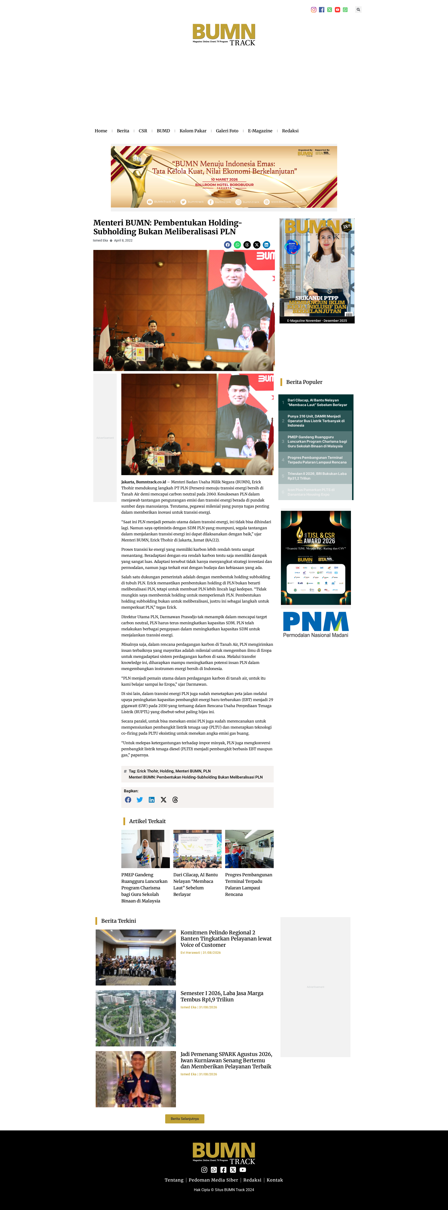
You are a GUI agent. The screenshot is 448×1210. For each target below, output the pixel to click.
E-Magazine (260, 130)
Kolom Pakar (193, 130)
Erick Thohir (147, 771)
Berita (123, 130)
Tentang (174, 1180)
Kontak (275, 1180)
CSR (143, 130)
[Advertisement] (197, 91)
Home (101, 130)
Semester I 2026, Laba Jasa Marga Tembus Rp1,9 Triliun (222, 996)
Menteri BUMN (188, 771)
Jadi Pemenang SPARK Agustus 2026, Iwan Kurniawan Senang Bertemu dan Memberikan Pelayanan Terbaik (226, 1060)
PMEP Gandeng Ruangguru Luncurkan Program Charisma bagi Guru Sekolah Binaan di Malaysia (144, 888)
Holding (167, 771)
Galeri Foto (227, 130)
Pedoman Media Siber (213, 1180)
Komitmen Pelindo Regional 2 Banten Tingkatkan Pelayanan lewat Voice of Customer (226, 938)
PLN (207, 771)
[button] (358, 9)
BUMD (163, 130)
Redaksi (290, 130)
